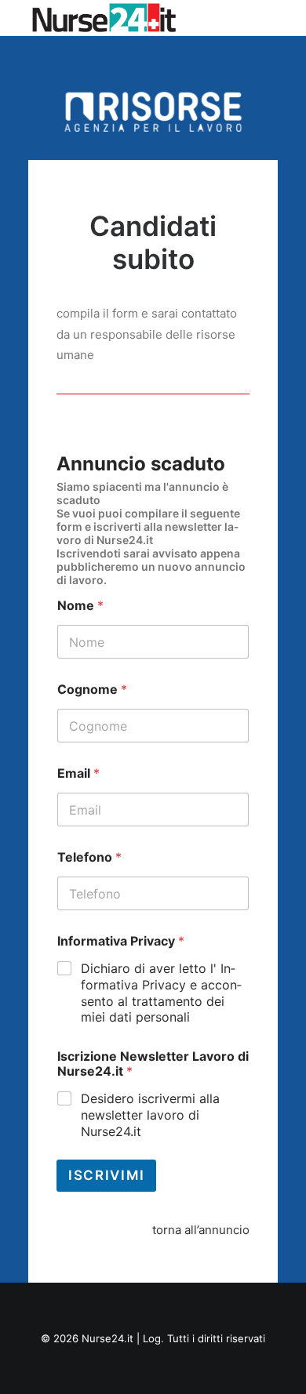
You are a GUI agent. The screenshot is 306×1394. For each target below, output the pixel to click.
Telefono (89, 857)
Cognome (92, 689)
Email (78, 773)
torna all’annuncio (201, 1229)
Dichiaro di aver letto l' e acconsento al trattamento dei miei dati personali (161, 992)
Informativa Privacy (120, 941)
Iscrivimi (106, 1175)
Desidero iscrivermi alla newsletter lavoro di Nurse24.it (150, 1115)
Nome (80, 605)
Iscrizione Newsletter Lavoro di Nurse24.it (153, 1064)
